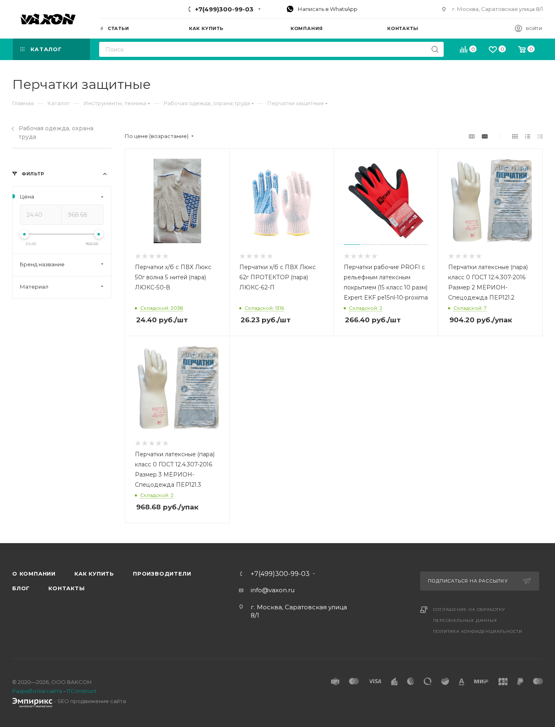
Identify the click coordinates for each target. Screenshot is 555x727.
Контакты (66, 588)
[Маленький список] (471, 136)
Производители (162, 573)
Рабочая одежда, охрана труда (56, 132)
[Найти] (435, 49)
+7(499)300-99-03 (224, 9)
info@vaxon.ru (273, 590)
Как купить (94, 573)
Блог (21, 588)
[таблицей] (540, 136)
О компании (34, 573)
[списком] (527, 136)
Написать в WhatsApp (327, 9)
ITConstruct (82, 691)
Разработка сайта (37, 691)
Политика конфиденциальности (478, 631)
